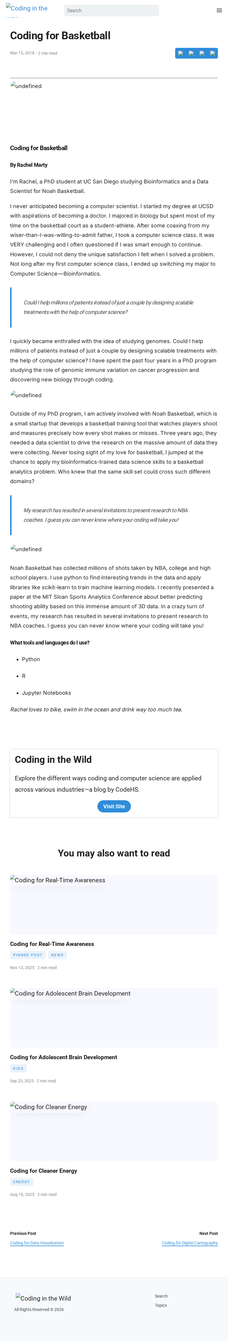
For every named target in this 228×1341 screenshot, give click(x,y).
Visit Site (114, 806)
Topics (161, 1305)
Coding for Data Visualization (37, 1243)
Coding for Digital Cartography (190, 1243)
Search (161, 1296)
